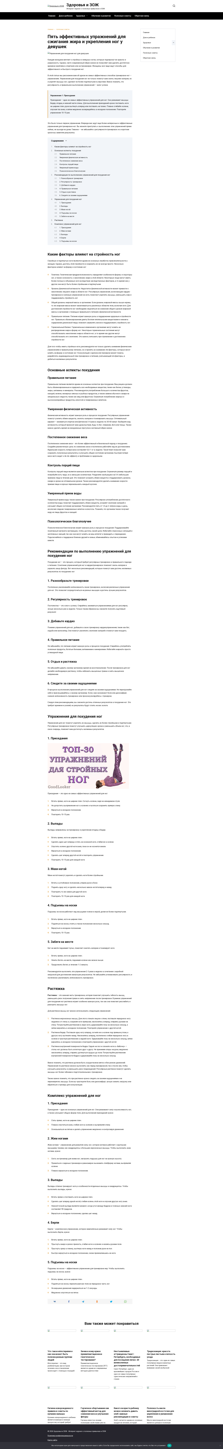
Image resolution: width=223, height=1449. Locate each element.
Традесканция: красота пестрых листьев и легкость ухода (161, 1354)
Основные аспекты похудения (67, 150)
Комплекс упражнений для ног (67, 224)
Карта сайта (52, 1440)
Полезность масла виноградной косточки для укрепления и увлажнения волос (160, 1412)
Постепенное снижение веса (70, 161)
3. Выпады (63, 234)
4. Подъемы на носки (68, 213)
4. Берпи (62, 238)
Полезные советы (122, 16)
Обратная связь (142, 16)
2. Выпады (63, 206)
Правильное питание (67, 154)
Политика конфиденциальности (60, 1436)
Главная (51, 16)
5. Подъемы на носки (68, 241)
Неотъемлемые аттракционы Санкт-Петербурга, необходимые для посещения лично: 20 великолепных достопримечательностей (127, 1358)
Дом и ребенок (66, 16)
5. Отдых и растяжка (67, 192)
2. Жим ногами (65, 231)
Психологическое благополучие (72, 171)
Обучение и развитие (101, 16)
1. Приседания (65, 203)
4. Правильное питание (68, 189)
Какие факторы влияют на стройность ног (72, 147)
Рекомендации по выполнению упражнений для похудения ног (82, 175)
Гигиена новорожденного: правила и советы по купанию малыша (61, 1411)
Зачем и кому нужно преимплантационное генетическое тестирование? (91, 1355)
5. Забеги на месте (66, 216)
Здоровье (80, 16)
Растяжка (58, 220)
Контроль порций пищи (68, 164)
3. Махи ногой (64, 209)
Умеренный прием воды (69, 168)
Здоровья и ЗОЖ (82, 5)
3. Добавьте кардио (67, 185)
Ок (169, 1445)
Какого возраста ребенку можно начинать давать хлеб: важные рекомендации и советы (126, 1412)
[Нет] (220, 1445)
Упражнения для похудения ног (68, 199)
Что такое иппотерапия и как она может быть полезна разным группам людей (60, 1355)
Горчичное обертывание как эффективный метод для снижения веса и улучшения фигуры (95, 1412)
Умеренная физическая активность (73, 157)
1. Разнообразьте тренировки (71, 178)
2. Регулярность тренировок (70, 182)
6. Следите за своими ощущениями (73, 195)
